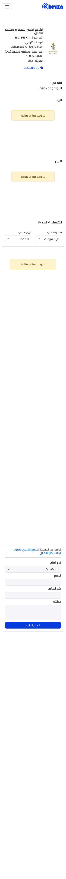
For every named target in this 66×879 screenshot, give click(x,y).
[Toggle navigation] (7, 6)
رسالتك (57, 601)
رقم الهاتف (54, 588)
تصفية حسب (54, 232)
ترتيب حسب (24, 232)
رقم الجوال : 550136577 (28, 37)
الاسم (57, 575)
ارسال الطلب (33, 625)
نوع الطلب (55, 562)
